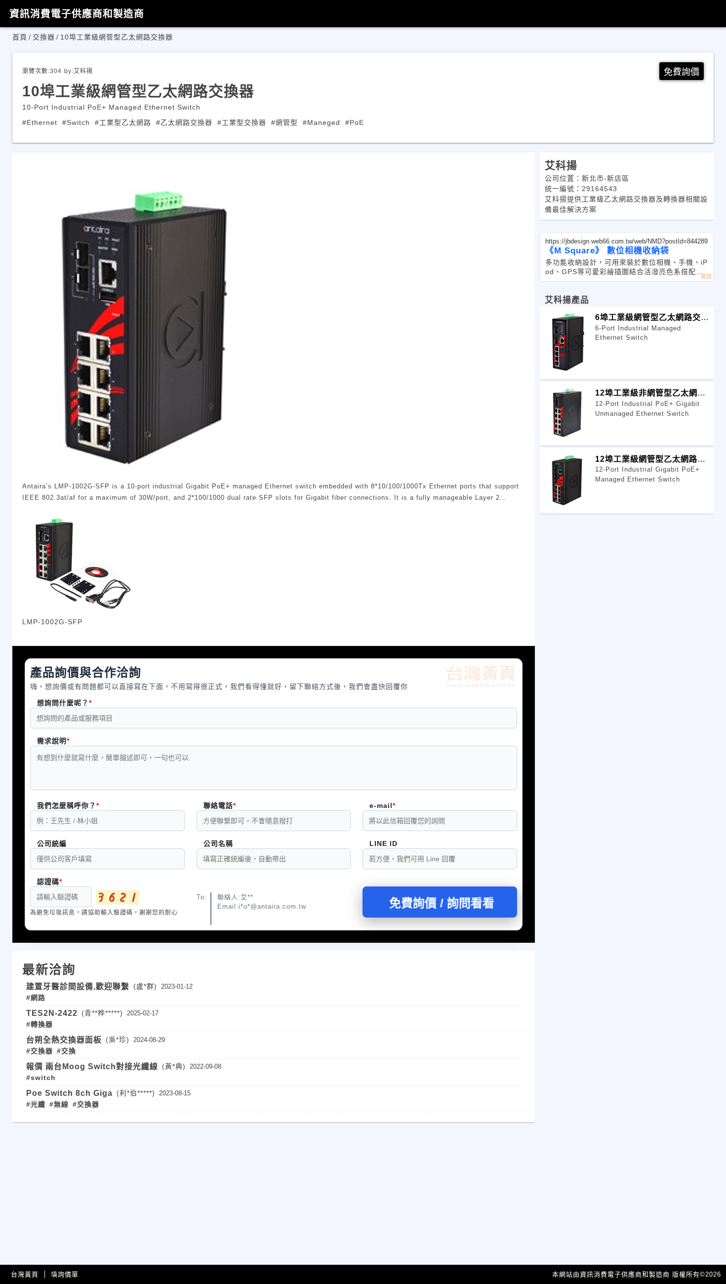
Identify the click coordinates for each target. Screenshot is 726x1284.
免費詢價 (681, 72)
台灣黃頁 (25, 1274)
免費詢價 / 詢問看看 (441, 903)
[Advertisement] (273, 1191)
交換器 (44, 37)
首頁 (19, 37)
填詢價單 (65, 1274)
